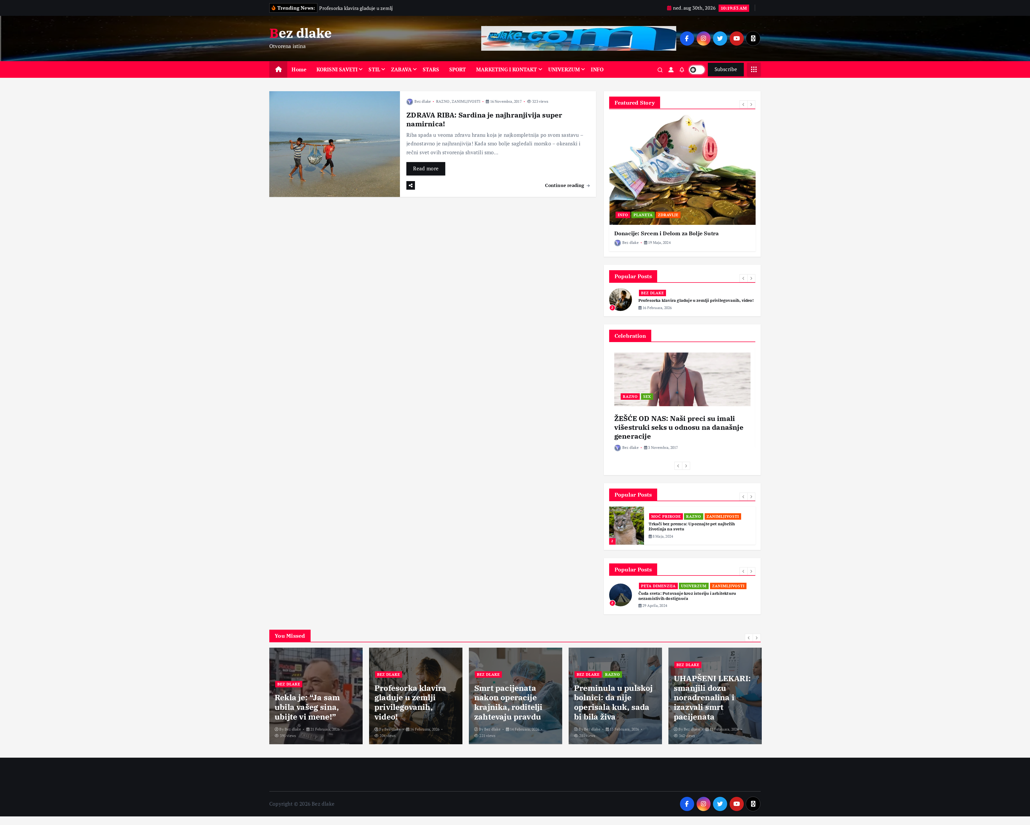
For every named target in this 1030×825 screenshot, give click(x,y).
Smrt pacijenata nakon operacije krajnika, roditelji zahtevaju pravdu (408, 711)
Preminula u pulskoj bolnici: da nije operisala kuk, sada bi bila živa (513, 711)
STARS (431, 69)
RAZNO (442, 101)
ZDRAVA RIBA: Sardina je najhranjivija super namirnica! (484, 119)
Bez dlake (422, 101)
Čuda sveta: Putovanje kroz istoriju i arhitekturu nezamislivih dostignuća (687, 610)
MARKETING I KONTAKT (506, 69)
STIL (374, 69)
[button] (744, 104)
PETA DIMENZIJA (658, 599)
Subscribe (726, 69)
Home (299, 69)
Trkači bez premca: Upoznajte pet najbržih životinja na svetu (692, 531)
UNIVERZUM (564, 69)
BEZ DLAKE (682, 292)
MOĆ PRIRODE (666, 521)
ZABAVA (401, 69)
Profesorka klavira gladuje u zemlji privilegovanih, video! (311, 711)
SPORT (457, 69)
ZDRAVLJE (668, 214)
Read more (426, 168)
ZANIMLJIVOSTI (466, 101)
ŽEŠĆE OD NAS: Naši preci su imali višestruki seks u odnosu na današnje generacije (679, 432)
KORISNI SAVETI (337, 69)
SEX (647, 401)
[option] (682, 182)
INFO (597, 69)
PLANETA (643, 214)
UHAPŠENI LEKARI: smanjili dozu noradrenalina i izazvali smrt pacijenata (612, 706)
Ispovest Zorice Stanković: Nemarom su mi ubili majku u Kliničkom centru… (714, 711)
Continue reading (565, 185)
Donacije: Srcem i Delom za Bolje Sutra (666, 233)
